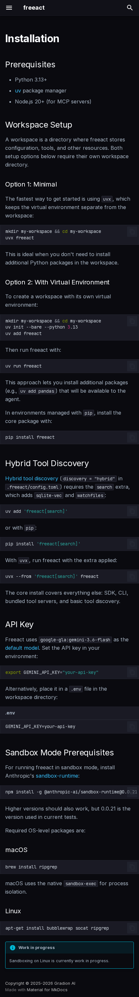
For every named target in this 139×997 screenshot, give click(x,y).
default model (22, 648)
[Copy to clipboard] (132, 231)
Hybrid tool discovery (31, 478)
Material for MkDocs (47, 989)
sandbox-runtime (57, 775)
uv (18, 90)
